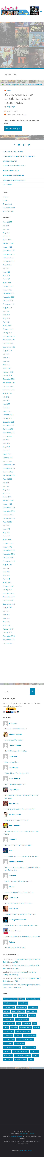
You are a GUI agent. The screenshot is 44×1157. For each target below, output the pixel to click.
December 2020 (9, 465)
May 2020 (6, 490)
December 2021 (9, 422)
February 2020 (8, 500)
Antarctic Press (9, 1007)
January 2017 (7, 632)
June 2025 (6, 272)
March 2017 (7, 625)
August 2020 (7, 479)
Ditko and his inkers (11, 762)
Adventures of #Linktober (14, 740)
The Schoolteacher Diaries (14, 180)
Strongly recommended (20, 1051)
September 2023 (9, 347)
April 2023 (6, 365)
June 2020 (6, 486)
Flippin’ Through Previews (13, 166)
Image (6, 1027)
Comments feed (9, 208)
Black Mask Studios (18, 1011)
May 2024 (6, 318)
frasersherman (8, 985)
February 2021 (8, 458)
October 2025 (8, 258)
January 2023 (7, 375)
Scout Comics (19, 1043)
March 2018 (7, 583)
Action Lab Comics (33, 999)
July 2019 (6, 525)
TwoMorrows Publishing (22, 1055)
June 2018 (6, 572)
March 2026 (7, 240)
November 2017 (9, 597)
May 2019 (6, 533)
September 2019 (9, 518)
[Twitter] (19, 144)
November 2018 (9, 554)
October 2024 (8, 301)
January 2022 (7, 418)
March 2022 (7, 411)
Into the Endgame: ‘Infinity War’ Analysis (18, 881)
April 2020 (6, 493)
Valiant (35, 1055)
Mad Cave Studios (25, 1027)
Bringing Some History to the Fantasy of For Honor (22, 936)
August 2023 (7, 351)
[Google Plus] (24, 144)
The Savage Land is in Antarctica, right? (18, 845)
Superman (34, 1051)
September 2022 (9, 390)
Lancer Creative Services (26, 1134)
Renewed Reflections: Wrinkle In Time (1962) (20, 914)
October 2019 (8, 515)
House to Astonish (11, 170)
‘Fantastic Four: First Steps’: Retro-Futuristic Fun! (21, 925)
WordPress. (28, 1150)
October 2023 (8, 343)
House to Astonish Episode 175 (16, 729)
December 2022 (9, 379)
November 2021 (9, 425)
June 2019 (6, 529)
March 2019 (7, 540)
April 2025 (6, 279)
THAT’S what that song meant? (15, 784)
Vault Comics (8, 1059)
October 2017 (8, 600)
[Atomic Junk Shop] (19, 11)
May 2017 (6, 618)
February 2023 (8, 372)
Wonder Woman (20, 1059)
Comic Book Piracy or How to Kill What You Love (21, 856)
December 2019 (9, 508)
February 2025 (8, 286)
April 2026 (6, 236)
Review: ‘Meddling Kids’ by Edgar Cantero (19, 892)
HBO (18, 1023)
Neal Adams (8, 1035)
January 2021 (7, 461)
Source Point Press (29, 1047)
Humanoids (26, 1023)
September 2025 (9, 261)
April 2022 (6, 408)
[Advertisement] (22, 45)
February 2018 (8, 586)
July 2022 (6, 397)
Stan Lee (7, 1051)
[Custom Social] (29, 144)
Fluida (21, 1150)
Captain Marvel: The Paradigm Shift (17, 773)
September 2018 (9, 561)
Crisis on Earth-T (10, 161)
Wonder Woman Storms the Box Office (18, 903)
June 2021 (6, 443)
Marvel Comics (8, 1031)
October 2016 (8, 643)
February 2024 (8, 329)
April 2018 (6, 579)
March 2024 (7, 326)
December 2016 (9, 636)
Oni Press (18, 1035)
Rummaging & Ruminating (13, 175)
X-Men (31, 1059)
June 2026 (6, 229)
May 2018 (6, 575)
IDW (34, 1023)
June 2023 (6, 358)
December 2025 (9, 250)
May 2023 (6, 361)
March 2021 (7, 454)
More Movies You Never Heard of (16, 820)
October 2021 (8, 429)
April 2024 (6, 322)
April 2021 (6, 450)
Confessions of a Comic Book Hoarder (18, 156)
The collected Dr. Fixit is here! (15, 948)
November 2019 (9, 511)
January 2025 (7, 290)
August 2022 (7, 393)
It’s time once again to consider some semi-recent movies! (18, 99)
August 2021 (7, 436)
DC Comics (22, 1015)
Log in (5, 200)
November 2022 (9, 383)
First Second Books (22, 1019)
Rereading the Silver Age (25, 1039)
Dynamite (32, 1015)
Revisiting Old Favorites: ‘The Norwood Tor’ (19, 809)
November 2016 (9, 640)
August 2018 (7, 565)
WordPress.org (8, 211)
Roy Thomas (8, 1043)
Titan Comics (8, 1055)
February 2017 (8, 629)
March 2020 (7, 497)
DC (15, 1015)
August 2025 (7, 265)
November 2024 (9, 297)
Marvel (36, 1027)
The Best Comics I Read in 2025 (16, 751)
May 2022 (6, 404)
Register (6, 197)
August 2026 (7, 222)
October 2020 (8, 472)
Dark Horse (7, 1015)
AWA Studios (33, 1007)
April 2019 (6, 536)
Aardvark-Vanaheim (10, 999)
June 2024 (6, 315)
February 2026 (8, 243)
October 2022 (8, 386)
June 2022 (6, 400)
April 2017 (6, 622)
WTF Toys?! (7, 185)
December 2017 (9, 593)
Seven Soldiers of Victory (12, 1047)
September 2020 (9, 475)
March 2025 (7, 283)
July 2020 (6, 483)
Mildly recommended (23, 1031)
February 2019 (8, 543)
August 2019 (7, 522)
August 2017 (7, 607)
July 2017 (6, 611)
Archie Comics (21, 1007)
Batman (6, 1011)
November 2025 (9, 254)
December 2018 (9, 550)
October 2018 (8, 558)
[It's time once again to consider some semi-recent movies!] (22, 84)
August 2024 (7, 308)
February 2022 (8, 415)
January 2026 (7, 247)
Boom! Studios (31, 1011)
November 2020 (9, 468)
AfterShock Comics (10, 1003)
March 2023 (7, 368)
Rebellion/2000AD (29, 1035)
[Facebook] (15, 144)
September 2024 (9, 304)
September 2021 (9, 433)
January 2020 (7, 504)
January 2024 (7, 333)
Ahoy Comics (23, 1003)
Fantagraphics (8, 1019)
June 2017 (6, 615)
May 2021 (6, 447)
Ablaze (22, 999)
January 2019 (7, 547)
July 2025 (6, 268)
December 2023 (9, 336)
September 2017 (9, 604)
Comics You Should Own (13, 151)
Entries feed (7, 204)
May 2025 (6, 276)
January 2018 (7, 590)
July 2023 (6, 354)
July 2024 (6, 311)
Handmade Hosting (16, 1136)
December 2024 (9, 293)
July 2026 (6, 226)
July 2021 (6, 440)
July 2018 (6, 568)
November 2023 (9, 340)
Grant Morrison (9, 1023)
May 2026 (6, 233)
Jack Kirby (14, 1027)
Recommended (9, 1039)
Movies (9, 90)
